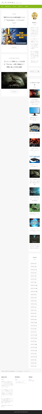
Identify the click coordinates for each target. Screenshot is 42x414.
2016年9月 (33, 359)
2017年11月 (33, 325)
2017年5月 (33, 341)
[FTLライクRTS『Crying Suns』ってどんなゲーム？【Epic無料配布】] (34, 191)
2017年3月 (33, 347)
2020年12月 (33, 285)
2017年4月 (33, 344)
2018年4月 (33, 319)
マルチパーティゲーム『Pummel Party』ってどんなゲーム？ (35, 230)
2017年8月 (33, 331)
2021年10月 (33, 269)
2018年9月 (33, 307)
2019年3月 (33, 297)
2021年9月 (33, 272)
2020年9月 (33, 294)
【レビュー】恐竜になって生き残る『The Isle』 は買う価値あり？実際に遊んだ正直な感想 (14, 64)
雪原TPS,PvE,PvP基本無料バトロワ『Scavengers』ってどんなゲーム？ (14, 20)
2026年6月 (33, 263)
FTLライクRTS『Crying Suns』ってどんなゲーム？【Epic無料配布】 (34, 199)
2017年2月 (33, 350)
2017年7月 (33, 335)
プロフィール (7, 6)
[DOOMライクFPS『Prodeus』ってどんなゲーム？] (34, 142)
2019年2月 (33, 300)
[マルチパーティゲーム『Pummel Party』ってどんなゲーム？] (34, 222)
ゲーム (14, 6)
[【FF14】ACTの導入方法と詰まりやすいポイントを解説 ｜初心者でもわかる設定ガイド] (34, 239)
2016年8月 (33, 363)
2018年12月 (33, 304)
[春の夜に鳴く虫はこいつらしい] (34, 208)
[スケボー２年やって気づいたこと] (34, 128)
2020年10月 (33, 291)
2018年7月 (33, 310)
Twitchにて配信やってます (20, 382)
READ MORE (14, 47)
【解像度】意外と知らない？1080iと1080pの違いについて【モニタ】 (35, 119)
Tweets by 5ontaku (31, 380)
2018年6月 (33, 313)
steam (26, 6)
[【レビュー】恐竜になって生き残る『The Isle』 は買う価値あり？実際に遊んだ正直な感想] (14, 80)
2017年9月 (33, 328)
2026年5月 (33, 266)
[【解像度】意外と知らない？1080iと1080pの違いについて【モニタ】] (34, 111)
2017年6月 (33, 338)
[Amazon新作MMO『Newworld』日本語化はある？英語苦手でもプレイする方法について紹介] (34, 93)
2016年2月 (33, 366)
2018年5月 (33, 316)
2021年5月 (33, 276)
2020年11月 (33, 288)
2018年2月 (33, 322)
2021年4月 (33, 279)
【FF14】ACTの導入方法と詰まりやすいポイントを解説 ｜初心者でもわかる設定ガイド (35, 246)
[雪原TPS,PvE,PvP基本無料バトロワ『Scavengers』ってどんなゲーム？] (14, 36)
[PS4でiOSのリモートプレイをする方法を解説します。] (34, 159)
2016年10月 (33, 356)
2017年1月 (33, 353)
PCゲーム (20, 6)
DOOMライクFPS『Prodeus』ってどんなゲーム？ (35, 150)
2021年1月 (33, 282)
